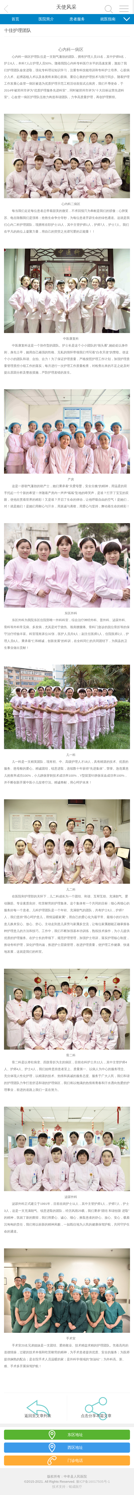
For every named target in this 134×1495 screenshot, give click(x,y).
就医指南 (108, 19)
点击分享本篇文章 (96, 1416)
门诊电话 (75, 1460)
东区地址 (75, 1435)
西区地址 (75, 1447)
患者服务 (77, 19)
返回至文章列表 (37, 1416)
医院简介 (46, 19)
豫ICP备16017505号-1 (93, 1481)
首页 (15, 19)
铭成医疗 (75, 1487)
